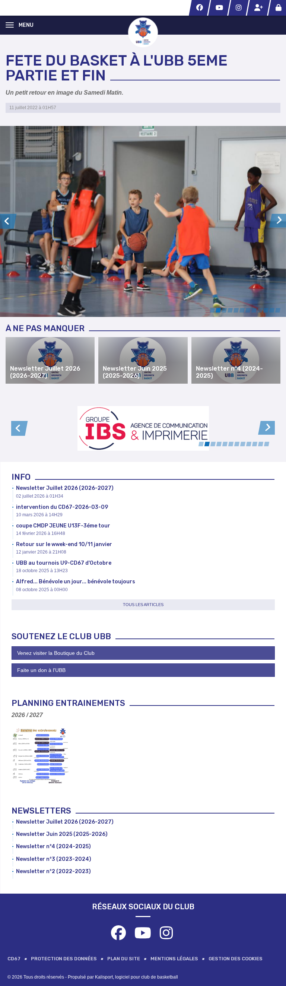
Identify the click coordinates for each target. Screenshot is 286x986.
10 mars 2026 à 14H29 (39, 514)
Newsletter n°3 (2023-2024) (53, 859)
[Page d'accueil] (143, 32)
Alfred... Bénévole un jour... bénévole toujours (75, 581)
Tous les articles (143, 604)
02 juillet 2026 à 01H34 (39, 496)
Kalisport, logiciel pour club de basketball (136, 977)
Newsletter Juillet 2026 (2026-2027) (65, 488)
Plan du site (123, 958)
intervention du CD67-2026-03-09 (62, 507)
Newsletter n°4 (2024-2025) (53, 846)
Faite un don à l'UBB (41, 670)
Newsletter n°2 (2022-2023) (53, 871)
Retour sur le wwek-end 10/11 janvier (64, 544)
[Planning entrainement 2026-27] (40, 755)
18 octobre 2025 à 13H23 (42, 570)
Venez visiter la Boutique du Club (56, 653)
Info (21, 477)
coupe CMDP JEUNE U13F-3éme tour (63, 526)
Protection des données (64, 958)
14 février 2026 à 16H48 (40, 533)
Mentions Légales (174, 958)
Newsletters (41, 811)
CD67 (13, 958)
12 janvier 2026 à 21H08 (41, 552)
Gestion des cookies (236, 958)
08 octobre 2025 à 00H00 (42, 589)
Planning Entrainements (68, 703)
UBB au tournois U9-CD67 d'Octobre (63, 563)
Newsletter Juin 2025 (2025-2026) (62, 834)
